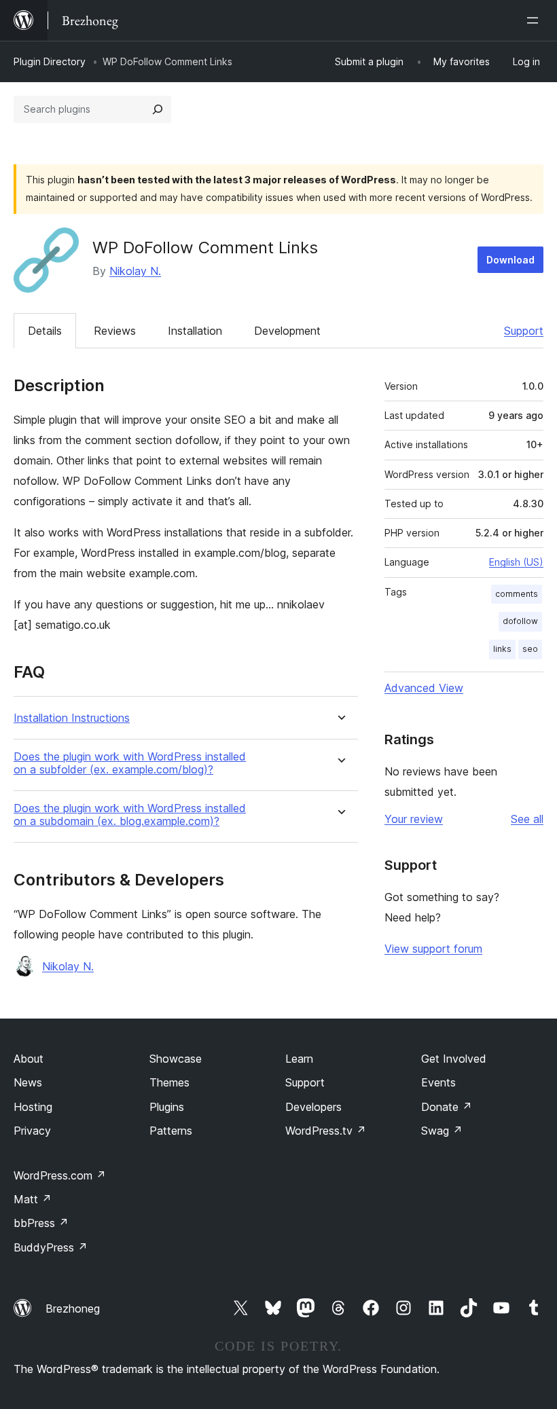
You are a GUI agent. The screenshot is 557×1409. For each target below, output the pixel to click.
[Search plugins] (157, 109)
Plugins (166, 1107)
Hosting (33, 1107)
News (28, 1082)
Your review (413, 819)
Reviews (115, 330)
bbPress (41, 1223)
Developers (313, 1107)
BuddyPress (51, 1247)
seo (530, 649)
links (502, 649)
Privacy (32, 1130)
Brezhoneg (73, 1308)
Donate (446, 1107)
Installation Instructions (72, 718)
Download (510, 260)
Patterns (170, 1130)
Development (287, 330)
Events (438, 1082)
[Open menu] (535, 20)
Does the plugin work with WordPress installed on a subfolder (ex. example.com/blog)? (130, 763)
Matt (33, 1199)
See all (527, 819)
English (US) (516, 562)
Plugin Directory (50, 61)
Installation (195, 330)
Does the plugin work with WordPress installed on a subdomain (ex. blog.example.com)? (130, 815)
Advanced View (423, 688)
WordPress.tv (325, 1130)
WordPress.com (60, 1175)
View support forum (433, 948)
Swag (442, 1130)
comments (516, 594)
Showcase (175, 1058)
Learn (299, 1058)
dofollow (520, 621)
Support (523, 330)
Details (45, 330)
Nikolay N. (135, 271)
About (28, 1058)
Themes (169, 1082)
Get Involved (453, 1058)
